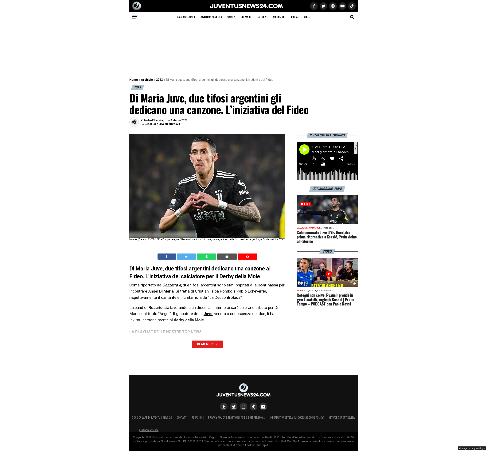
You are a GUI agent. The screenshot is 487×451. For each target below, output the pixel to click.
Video (307, 17)
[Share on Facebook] (167, 256)
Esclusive (262, 17)
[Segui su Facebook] (224, 406)
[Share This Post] (207, 256)
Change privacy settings (472, 448)
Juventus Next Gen (211, 17)
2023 (159, 80)
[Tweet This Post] (187, 256)
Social (295, 17)
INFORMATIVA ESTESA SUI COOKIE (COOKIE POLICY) (297, 417)
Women (231, 17)
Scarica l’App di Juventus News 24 (152, 417)
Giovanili (246, 17)
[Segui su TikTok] (253, 406)
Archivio (147, 80)
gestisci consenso (148, 430)
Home (133, 80)
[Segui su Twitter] (233, 406)
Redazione (198, 417)
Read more (205, 344)
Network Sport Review (342, 417)
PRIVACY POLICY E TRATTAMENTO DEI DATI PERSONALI (236, 417)
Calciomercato (186, 17)
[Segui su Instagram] (243, 406)
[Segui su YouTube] (263, 406)
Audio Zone (279, 17)
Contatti (182, 417)
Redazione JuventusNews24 (162, 124)
